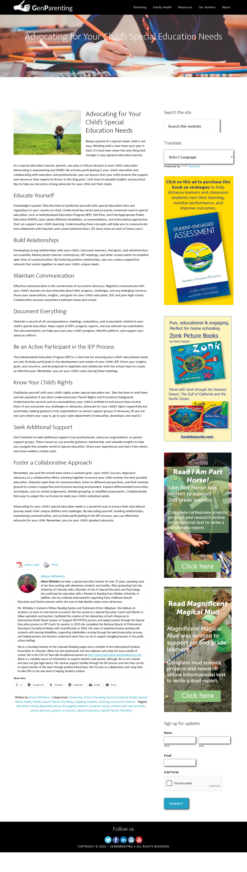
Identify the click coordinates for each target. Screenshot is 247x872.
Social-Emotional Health (122, 697)
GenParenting (48, 7)
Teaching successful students (117, 701)
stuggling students (85, 701)
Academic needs (99, 706)
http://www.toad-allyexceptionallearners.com (114, 655)
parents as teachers (64, 710)
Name (168, 733)
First (167, 745)
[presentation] (193, 783)
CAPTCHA (171, 772)
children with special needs (128, 706)
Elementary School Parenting (87, 697)
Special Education (89, 710)
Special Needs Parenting (57, 701)
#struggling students (75, 706)
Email (167, 755)
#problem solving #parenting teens (39, 706)
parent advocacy (40, 710)
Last (201, 745)
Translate (194, 166)
